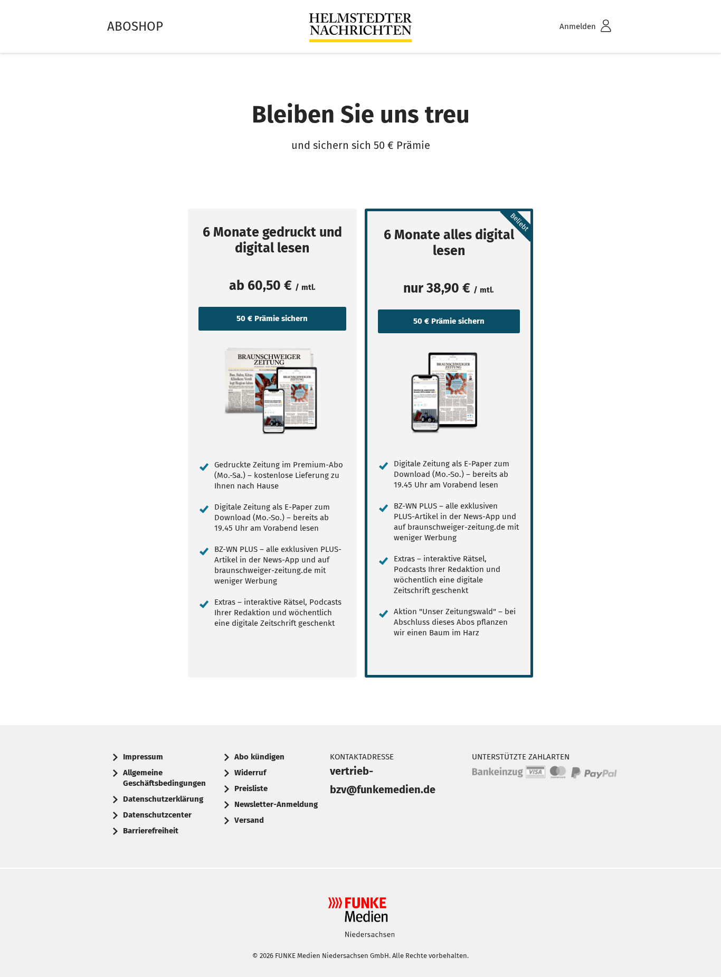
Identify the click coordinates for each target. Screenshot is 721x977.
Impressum (143, 757)
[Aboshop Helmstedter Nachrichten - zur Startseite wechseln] (360, 26)
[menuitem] (571, 26)
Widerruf (250, 772)
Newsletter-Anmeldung (276, 804)
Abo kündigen (259, 757)
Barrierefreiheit (150, 830)
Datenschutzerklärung (163, 799)
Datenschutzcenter (157, 815)
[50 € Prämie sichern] (272, 391)
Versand (249, 820)
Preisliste (251, 788)
